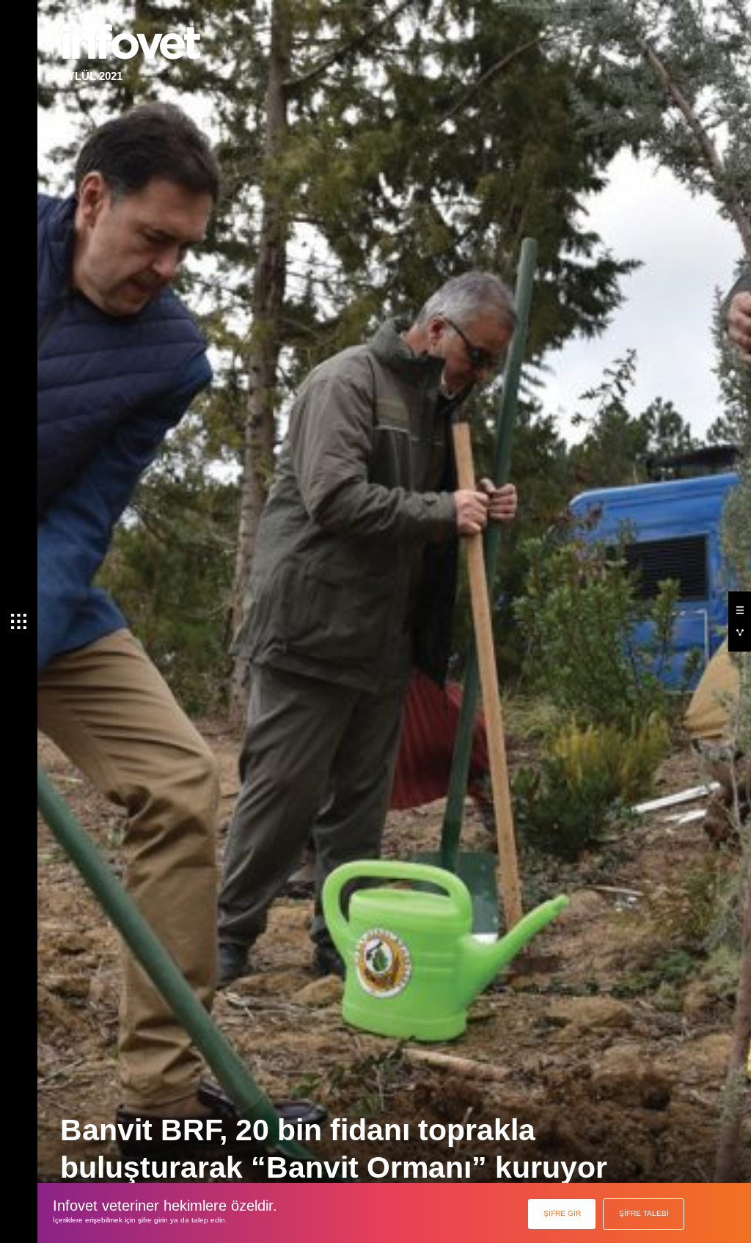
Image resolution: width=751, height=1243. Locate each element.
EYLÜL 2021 (91, 76)
